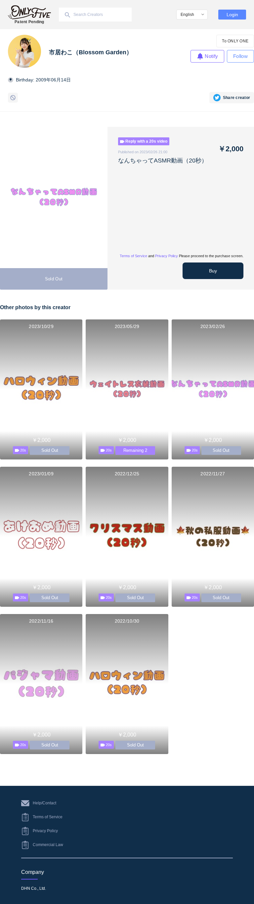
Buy (213, 270)
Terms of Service (133, 256)
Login (232, 14)
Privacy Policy (166, 256)
